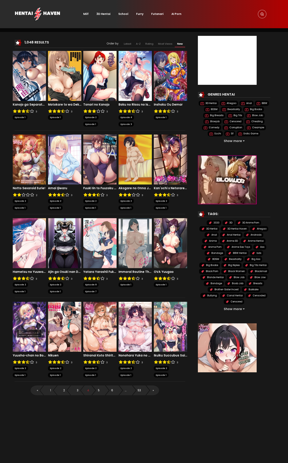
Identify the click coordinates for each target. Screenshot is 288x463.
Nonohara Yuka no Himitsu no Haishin (135, 355)
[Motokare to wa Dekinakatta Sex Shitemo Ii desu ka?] (64, 76)
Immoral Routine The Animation (135, 272)
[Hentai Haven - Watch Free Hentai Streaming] (37, 14)
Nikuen (53, 355)
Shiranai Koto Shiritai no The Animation (100, 355)
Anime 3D (232, 241)
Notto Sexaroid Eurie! (29, 188)
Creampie (258, 127)
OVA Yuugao (164, 272)
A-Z (138, 44)
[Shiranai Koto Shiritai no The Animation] (100, 327)
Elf (232, 133)
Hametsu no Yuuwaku (29, 272)
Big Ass (255, 259)
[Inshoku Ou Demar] (170, 76)
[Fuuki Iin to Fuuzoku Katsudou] (100, 159)
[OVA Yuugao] (170, 243)
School (123, 14)
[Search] (262, 14)
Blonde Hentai (215, 277)
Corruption (235, 127)
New (180, 44)
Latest (127, 44)
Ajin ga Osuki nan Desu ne (64, 272)
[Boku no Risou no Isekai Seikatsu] (135, 76)
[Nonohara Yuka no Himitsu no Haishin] (135, 327)
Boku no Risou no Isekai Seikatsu (135, 104)
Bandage (217, 253)
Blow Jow (260, 277)
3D (230, 222)
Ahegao (231, 103)
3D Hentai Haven (237, 229)
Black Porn (211, 271)
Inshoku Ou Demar (168, 104)
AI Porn (176, 14)
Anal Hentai (233, 235)
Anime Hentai (255, 241)
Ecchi (217, 133)
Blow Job (257, 115)
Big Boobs (255, 109)
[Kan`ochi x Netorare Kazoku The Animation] (170, 159)
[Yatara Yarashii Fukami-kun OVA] (100, 243)
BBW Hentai (239, 253)
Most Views (165, 44)
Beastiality (233, 109)
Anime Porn (215, 247)
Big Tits (237, 115)
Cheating (257, 121)
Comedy (213, 127)
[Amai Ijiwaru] (64, 159)
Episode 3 (126, 124)
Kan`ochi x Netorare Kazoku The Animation (170, 188)
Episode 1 (20, 117)
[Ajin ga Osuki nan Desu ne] (64, 243)
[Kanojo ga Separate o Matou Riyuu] (29, 76)
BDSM (213, 109)
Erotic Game (250, 133)
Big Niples (234, 265)
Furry (139, 14)
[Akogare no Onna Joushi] (135, 159)
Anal (249, 103)
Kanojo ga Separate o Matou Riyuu (29, 104)
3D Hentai (103, 14)
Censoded (258, 295)
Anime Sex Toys (240, 247)
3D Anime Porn (250, 222)
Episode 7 (91, 291)
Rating (149, 44)
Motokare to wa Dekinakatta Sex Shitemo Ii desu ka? (64, 104)
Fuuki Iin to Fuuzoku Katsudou (100, 188)
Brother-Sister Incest (226, 289)
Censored (235, 121)
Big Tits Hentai (258, 265)
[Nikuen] (64, 327)
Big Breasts (216, 115)
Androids (256, 235)
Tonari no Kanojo (96, 104)
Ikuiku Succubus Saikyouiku (170, 355)
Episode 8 (91, 284)
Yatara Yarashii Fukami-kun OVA (100, 272)
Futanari (157, 14)
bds (258, 253)
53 (139, 390)
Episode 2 (91, 117)
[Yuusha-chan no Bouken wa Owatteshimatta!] (29, 327)
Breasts (257, 283)
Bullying (212, 295)
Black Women (236, 271)
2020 (216, 222)
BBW (264, 103)
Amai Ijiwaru (57, 188)
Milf (86, 14)
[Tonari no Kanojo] (100, 76)
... (126, 390)
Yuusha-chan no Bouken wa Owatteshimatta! (29, 355)
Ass (262, 247)
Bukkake (253, 289)
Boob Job (237, 283)
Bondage (216, 283)
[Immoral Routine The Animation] (135, 243)
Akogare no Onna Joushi (135, 188)
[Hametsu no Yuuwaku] (29, 243)
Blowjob (215, 121)
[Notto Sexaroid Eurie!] (29, 159)
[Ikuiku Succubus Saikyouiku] (170, 327)
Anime (212, 241)
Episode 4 (126, 117)
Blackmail (260, 271)
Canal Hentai (234, 295)
